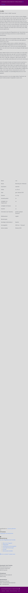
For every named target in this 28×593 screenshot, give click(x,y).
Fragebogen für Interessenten (6, 533)
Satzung (7, 590)
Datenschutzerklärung (13, 590)
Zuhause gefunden (11, 528)
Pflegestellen (5, 544)
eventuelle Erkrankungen (8, 547)
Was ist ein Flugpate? (7, 543)
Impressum (3, 590)
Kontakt (4, 549)
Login (19, 590)
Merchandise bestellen (8, 551)
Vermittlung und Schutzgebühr (9, 546)
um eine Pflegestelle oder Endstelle (7, 539)
